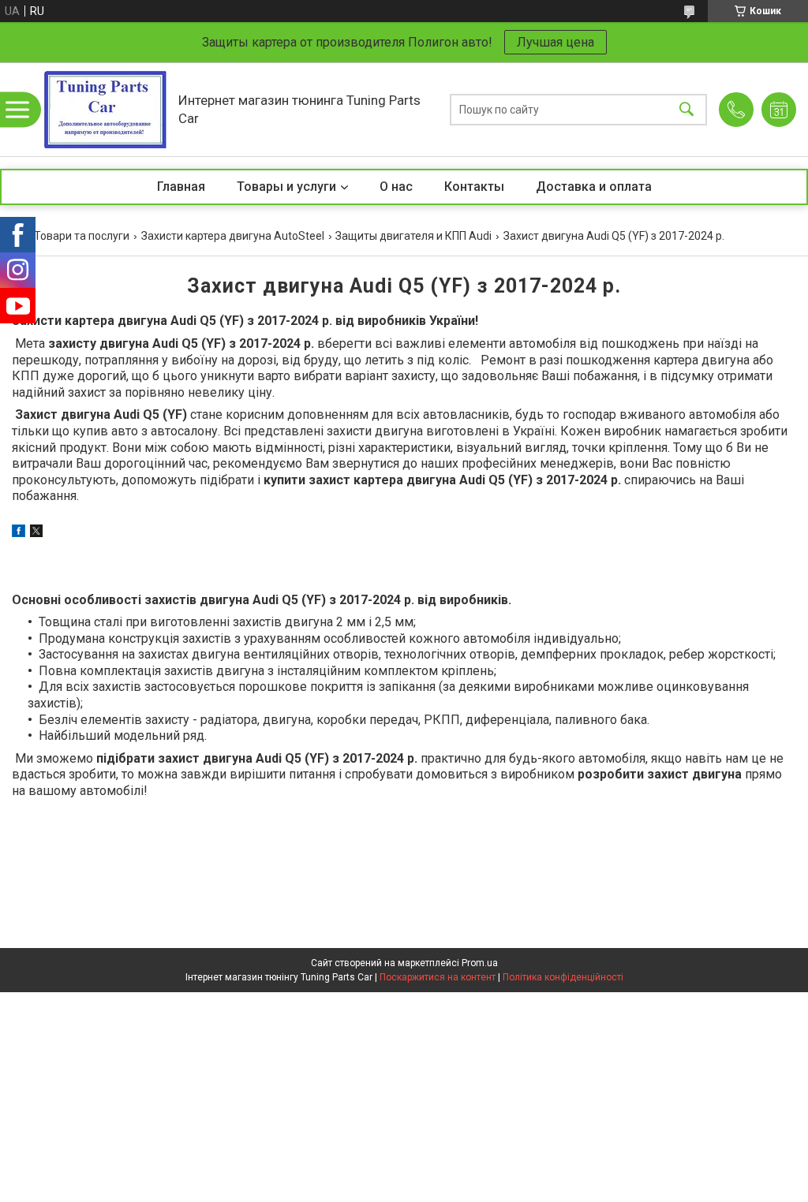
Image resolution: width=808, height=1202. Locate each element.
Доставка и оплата (594, 186)
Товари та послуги (81, 236)
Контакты (474, 186)
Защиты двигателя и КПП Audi (413, 236)
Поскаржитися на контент (438, 977)
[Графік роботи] (778, 109)
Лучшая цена (555, 42)
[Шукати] (686, 109)
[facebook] (18, 533)
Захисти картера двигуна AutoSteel (232, 236)
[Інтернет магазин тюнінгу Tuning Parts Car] (104, 109)
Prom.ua (480, 963)
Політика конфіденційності (563, 977)
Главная (181, 186)
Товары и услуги (286, 186)
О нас (396, 186)
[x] (36, 533)
